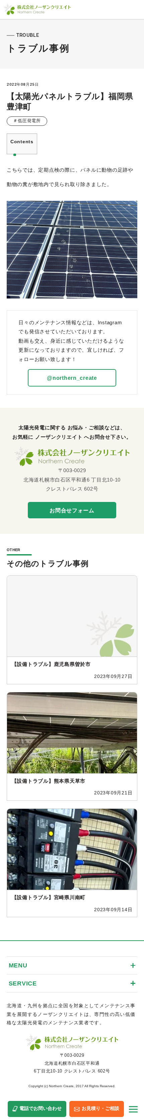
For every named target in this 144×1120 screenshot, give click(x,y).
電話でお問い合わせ (40, 1108)
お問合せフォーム (72, 510)
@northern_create (72, 378)
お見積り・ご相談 (100, 1108)
